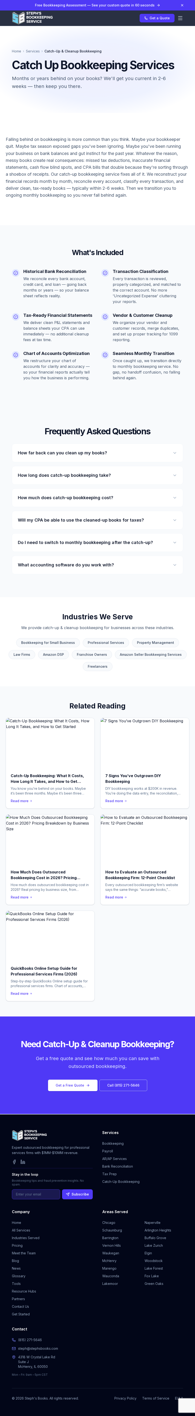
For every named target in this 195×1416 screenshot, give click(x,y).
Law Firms (22, 654)
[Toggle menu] (180, 18)
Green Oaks (154, 1284)
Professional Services (106, 643)
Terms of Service (155, 1398)
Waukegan (110, 1253)
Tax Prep (109, 1174)
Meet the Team (24, 1253)
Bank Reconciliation (117, 1166)
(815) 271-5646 (30, 1340)
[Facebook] (14, 1161)
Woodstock (154, 1261)
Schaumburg (112, 1230)
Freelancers (97, 666)
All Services (21, 1230)
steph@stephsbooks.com (38, 1348)
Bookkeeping (113, 1143)
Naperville (153, 1223)
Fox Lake (152, 1276)
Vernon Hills (111, 1245)
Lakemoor (110, 1284)
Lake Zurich (154, 1245)
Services (33, 51)
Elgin (148, 1253)
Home (16, 51)
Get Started (21, 1314)
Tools (16, 1284)
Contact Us (20, 1306)
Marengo (109, 1268)
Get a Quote (160, 18)
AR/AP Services (114, 1159)
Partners (18, 1299)
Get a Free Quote (70, 1085)
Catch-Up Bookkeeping (121, 1182)
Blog (15, 1261)
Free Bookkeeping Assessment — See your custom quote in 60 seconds (95, 5)
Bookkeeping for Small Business (48, 643)
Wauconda (110, 1276)
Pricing (17, 1245)
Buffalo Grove (155, 1238)
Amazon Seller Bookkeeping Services (151, 654)
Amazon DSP (53, 654)
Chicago (108, 1223)
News (16, 1268)
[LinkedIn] (22, 1161)
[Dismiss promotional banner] (182, 5)
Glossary (18, 1276)
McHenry (109, 1261)
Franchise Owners (92, 654)
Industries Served (25, 1238)
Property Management (155, 643)
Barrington (110, 1238)
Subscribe (80, 1194)
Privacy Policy (125, 1398)
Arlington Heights (158, 1230)
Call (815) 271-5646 (123, 1085)
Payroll (107, 1151)
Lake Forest (154, 1268)
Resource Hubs (24, 1291)
